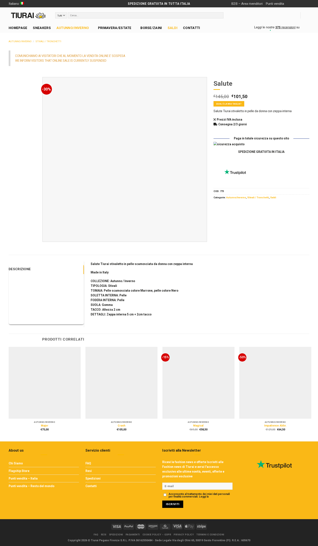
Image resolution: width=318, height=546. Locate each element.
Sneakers (42, 28)
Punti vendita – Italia (23, 478)
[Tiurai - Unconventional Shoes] (29, 15)
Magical (198, 425)
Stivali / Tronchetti (48, 41)
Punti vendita (275, 4)
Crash (121, 425)
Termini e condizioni (210, 534)
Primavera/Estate (115, 28)
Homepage (18, 28)
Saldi (173, 28)
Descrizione (20, 269)
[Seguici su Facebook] (288, 3)
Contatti (191, 28)
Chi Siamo (16, 463)
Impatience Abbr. (275, 425)
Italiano (14, 4)
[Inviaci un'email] (300, 3)
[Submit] (220, 15)
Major (44, 425)
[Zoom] (47, 237)
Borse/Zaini (151, 28)
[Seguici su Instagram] (294, 3)
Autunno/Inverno (72, 28)
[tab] (46, 269)
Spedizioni (93, 478)
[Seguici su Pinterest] (306, 3)
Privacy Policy (217, 496)
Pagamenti (133, 534)
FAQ (88, 463)
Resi (88, 471)
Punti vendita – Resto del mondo (31, 486)
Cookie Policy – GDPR (157, 534)
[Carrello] (307, 15)
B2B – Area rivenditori (247, 4)
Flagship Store (19, 471)
